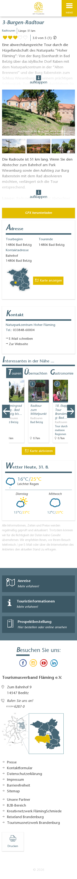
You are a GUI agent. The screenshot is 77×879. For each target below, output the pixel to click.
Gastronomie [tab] (62, 373)
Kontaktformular (19, 768)
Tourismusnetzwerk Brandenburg (33, 823)
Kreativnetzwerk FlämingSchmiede (34, 811)
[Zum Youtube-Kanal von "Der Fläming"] (44, 664)
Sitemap (13, 791)
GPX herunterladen (38, 213)
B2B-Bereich (16, 806)
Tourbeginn (14, 239)
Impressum (15, 780)
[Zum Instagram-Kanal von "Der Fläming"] (33, 664)
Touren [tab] (14, 373)
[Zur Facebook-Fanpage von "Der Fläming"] (23, 664)
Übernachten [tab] (35, 373)
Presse (12, 762)
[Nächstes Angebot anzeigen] (71, 411)
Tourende (46, 239)
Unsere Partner (18, 800)
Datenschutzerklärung (24, 774)
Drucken (13, 846)
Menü (69, 13)
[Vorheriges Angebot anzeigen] (6, 411)
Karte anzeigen (50, 280)
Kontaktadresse (17, 250)
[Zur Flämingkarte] (33, 735)
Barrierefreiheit (18, 786)
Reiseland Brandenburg (25, 817)
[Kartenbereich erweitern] (71, 377)
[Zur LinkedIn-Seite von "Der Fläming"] (54, 664)
